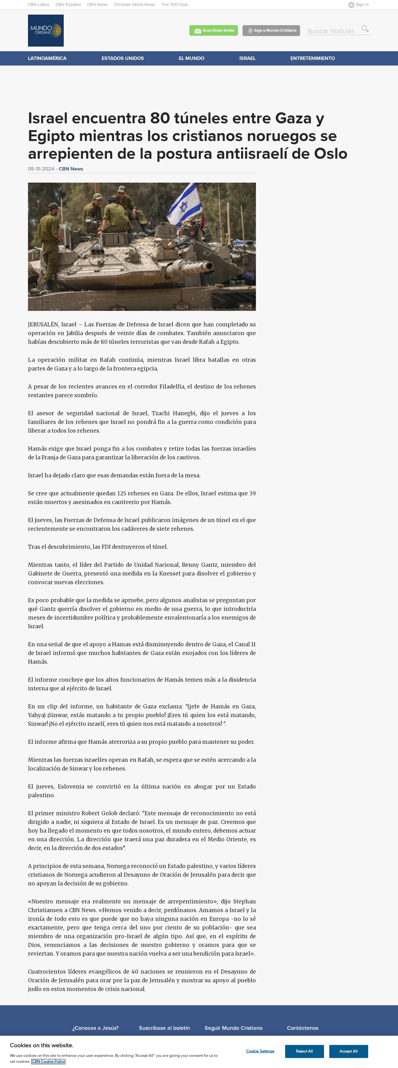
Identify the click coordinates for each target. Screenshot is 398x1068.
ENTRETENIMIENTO (312, 58)
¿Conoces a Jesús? (95, 1028)
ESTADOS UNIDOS (123, 58)
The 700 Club (174, 4)
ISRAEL (247, 58)
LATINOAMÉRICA (47, 58)
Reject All (304, 1051)
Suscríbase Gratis (218, 30)
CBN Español (68, 4)
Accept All (349, 1051)
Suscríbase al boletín (164, 1028)
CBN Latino (38, 4)
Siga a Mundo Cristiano (275, 30)
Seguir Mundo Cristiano (233, 1028)
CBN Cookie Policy (48, 1062)
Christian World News (134, 4)
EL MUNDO (191, 58)
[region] (199, 1052)
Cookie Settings (260, 1051)
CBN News (97, 4)
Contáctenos (302, 1028)
